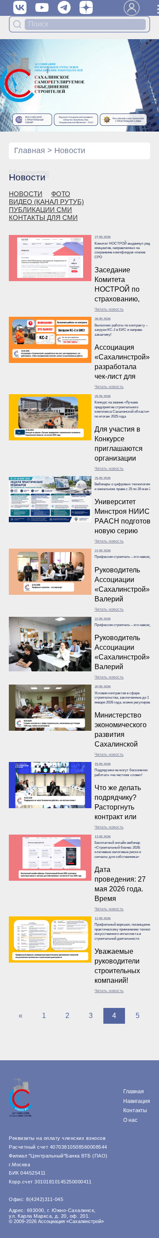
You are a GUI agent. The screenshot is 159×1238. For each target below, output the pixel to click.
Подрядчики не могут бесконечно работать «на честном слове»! (121, 772)
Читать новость (109, 309)
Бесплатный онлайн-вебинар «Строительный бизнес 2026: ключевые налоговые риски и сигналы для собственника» (118, 849)
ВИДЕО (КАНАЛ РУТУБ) (46, 201)
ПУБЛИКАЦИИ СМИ (40, 209)
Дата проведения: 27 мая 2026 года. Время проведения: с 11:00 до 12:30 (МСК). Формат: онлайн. (120, 885)
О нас (130, 1120)
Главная (29, 150)
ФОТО (60, 194)
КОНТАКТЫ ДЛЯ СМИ (43, 217)
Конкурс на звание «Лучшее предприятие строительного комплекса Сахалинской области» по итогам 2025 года (122, 409)
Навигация (136, 1101)
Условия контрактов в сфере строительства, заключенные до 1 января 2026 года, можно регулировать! (125, 697)
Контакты (135, 1110)
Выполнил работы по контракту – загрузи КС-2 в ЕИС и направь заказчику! (121, 330)
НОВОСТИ (25, 194)
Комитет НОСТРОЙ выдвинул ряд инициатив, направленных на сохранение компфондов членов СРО (122, 250)
